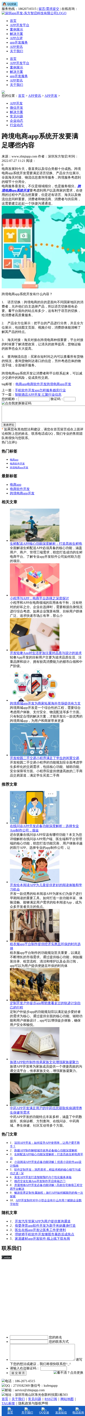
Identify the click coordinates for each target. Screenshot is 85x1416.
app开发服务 (19, 42)
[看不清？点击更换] (68, 1373)
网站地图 (67, 1399)
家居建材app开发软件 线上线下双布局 (42, 1238)
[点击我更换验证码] (16, 403)
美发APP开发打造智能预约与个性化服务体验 (43, 1177)
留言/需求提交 (49, 9)
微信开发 (16, 107)
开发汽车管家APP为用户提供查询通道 (43, 1221)
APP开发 (51, 95)
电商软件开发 (37, 384)
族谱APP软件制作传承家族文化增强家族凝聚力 (44, 1062)
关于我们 (16, 51)
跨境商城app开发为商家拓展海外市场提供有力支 (45, 703)
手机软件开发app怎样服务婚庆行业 (40, 390)
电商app (21, 384)
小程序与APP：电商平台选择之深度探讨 (39, 598)
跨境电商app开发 (59, 384)
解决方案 (16, 34)
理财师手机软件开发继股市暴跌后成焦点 (44, 1234)
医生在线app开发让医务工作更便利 (40, 1230)
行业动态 (16, 125)
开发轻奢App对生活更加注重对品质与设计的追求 (46, 653)
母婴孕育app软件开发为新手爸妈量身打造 (45, 1225)
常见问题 (16, 116)
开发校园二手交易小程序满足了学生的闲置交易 (44, 758)
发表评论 (8, 424)
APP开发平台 (19, 25)
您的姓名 (55, 1337)
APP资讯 (16, 47)
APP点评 (16, 38)
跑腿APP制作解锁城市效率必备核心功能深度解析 (45, 1150)
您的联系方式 (59, 1341)
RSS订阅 (51, 1399)
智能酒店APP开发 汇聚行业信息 (38, 394)
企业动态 (16, 120)
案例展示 (16, 29)
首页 (13, 20)
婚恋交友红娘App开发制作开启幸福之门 (39, 1181)
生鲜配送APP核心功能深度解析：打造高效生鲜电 (46, 543)
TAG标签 (8, 1403)
